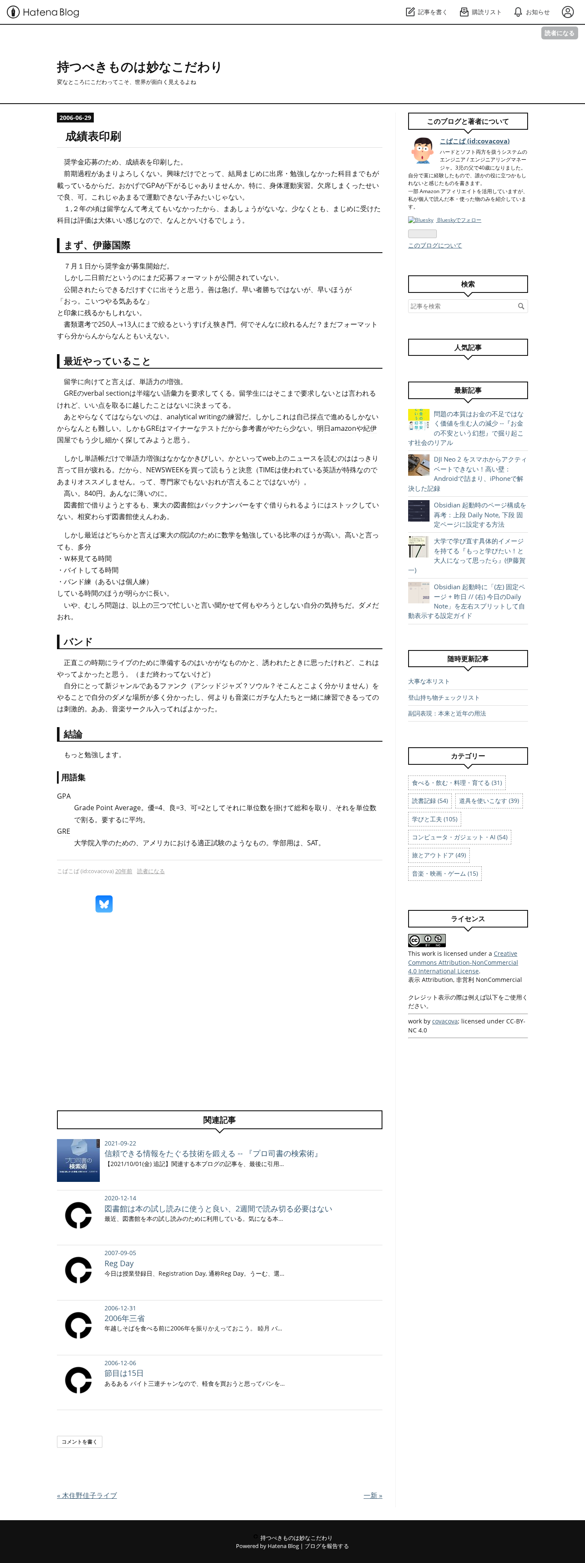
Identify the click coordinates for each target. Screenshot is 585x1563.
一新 (373, 1495)
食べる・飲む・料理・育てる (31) (457, 783)
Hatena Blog (283, 1546)
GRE (70, 393)
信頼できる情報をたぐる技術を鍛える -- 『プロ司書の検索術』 (213, 1153)
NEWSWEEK (165, 469)
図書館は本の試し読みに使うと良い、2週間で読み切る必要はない (218, 1208)
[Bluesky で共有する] (104, 904)
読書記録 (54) (430, 800)
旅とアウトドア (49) (439, 855)
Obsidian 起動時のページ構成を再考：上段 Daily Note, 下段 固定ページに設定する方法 (480, 514)
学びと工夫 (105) (434, 819)
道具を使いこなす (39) (489, 800)
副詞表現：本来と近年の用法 (447, 713)
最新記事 (468, 390)
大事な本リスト (429, 681)
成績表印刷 (93, 135)
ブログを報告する (326, 1546)
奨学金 (74, 162)
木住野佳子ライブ (87, 1495)
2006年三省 (124, 1318)
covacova (445, 1021)
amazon (343, 428)
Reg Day (119, 1263)
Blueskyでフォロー (458, 220)
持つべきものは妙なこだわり (140, 66)
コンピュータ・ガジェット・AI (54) (459, 837)
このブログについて (435, 245)
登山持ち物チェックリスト (444, 697)
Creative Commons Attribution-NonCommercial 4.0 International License (463, 962)
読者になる (560, 32)
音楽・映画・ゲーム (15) (445, 873)
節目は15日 (124, 1373)
